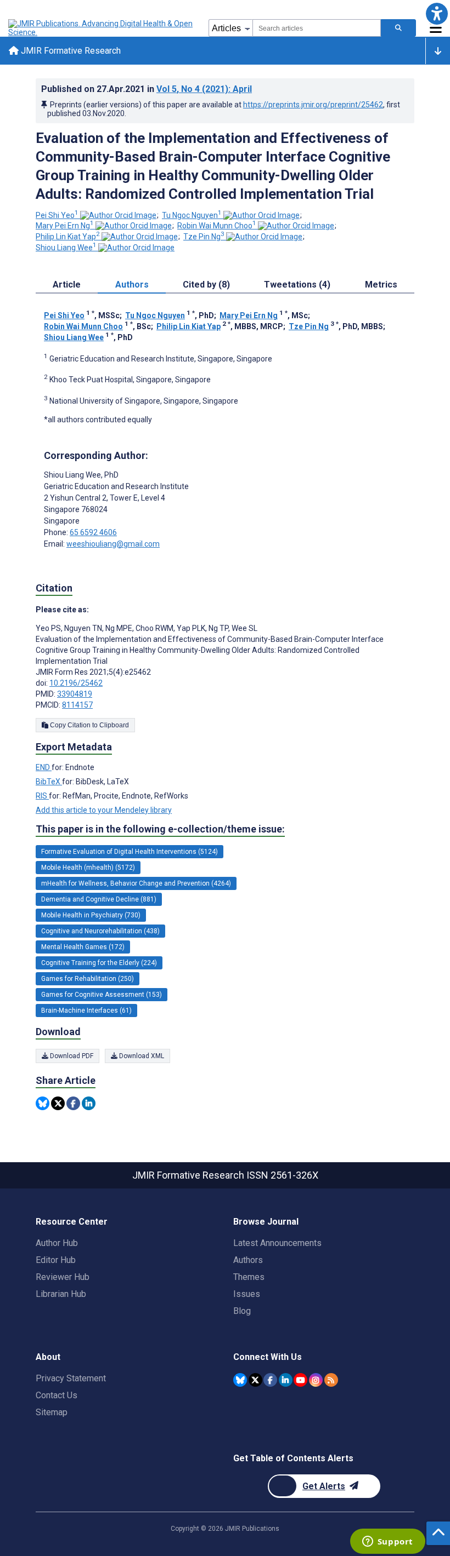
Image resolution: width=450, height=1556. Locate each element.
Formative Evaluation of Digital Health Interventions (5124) (129, 851)
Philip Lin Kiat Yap (68, 236)
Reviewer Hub (62, 1277)
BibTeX (49, 781)
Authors (248, 1260)
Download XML (140, 1056)
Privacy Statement (71, 1378)
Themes (249, 1277)
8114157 (77, 705)
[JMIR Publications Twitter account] (255, 1380)
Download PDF (70, 1056)
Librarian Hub (61, 1294)
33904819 (74, 694)
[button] (436, 13)
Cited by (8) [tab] (206, 284)
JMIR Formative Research (70, 50)
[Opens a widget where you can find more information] (387, 1542)
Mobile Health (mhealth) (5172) (88, 867)
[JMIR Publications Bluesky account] (240, 1380)
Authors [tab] (132, 284)
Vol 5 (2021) (204, 89)
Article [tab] (67, 284)
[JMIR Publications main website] (101, 28)
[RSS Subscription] (331, 1380)
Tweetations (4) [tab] (297, 284)
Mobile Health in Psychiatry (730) (90, 915)
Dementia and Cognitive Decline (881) (98, 899)
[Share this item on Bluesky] (42, 1103)
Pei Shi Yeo (57, 215)
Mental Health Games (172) (83, 947)
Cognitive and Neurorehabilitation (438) (100, 931)
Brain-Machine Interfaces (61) (86, 1010)
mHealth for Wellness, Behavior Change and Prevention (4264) (136, 883)
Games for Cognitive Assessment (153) (101, 994)
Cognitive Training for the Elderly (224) (99, 963)
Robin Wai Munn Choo (216, 225)
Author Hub (57, 1243)
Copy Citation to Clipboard (88, 725)
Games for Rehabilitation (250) (87, 979)
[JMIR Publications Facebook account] (270, 1380)
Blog (242, 1311)
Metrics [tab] (381, 284)
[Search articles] (398, 28)
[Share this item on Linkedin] (88, 1103)
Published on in (146, 89)
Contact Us (56, 1395)
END (44, 767)
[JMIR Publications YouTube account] (300, 1380)
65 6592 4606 (93, 532)
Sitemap (52, 1412)
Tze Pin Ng (203, 236)
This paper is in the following (160, 829)
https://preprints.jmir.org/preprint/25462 (313, 104)
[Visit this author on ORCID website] (118, 215)
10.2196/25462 (76, 683)
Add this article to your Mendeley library (104, 810)
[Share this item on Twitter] (58, 1103)
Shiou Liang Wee (66, 247)
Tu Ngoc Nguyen (192, 215)
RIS (42, 795)
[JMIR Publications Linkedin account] (285, 1380)
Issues (246, 1294)
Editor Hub (56, 1260)
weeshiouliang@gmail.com (113, 543)
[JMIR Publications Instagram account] (316, 1380)
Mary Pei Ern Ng (65, 225)
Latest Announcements (277, 1243)
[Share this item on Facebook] (73, 1103)
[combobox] (316, 28)
